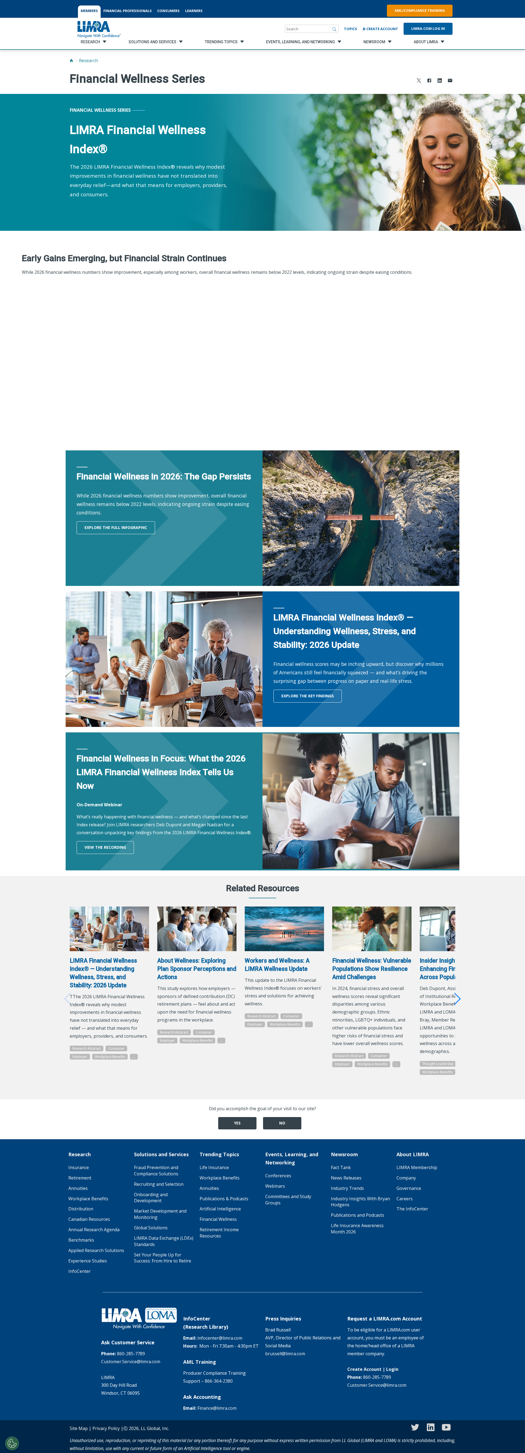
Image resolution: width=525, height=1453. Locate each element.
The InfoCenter (412, 1209)
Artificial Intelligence (220, 1209)
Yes (237, 1123)
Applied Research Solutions (96, 1250)
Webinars (275, 1186)
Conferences (278, 1176)
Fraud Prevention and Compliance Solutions (156, 1170)
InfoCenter (79, 1271)
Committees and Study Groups (288, 1199)
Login (392, 1369)
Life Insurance (214, 1167)
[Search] (334, 29)
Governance (408, 1188)
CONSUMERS (168, 10)
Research (88, 60)
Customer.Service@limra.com (130, 1362)
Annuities (78, 1188)
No (282, 1123)
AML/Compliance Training (420, 10)
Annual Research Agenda (93, 1230)
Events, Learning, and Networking (291, 1158)
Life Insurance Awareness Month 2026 (357, 1228)
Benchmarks (81, 1240)
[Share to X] (419, 81)
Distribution (80, 1209)
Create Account (382, 28)
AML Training (199, 1362)
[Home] (71, 60)
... (134, 1056)
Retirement (79, 1178)
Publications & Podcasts (224, 1199)
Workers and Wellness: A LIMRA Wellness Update (277, 964)
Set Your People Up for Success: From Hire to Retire (162, 1258)
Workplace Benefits (110, 1056)
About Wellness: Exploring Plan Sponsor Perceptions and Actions (196, 968)
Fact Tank (341, 1167)
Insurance (78, 1167)
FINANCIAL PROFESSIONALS (127, 10)
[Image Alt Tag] (109, 929)
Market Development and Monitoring (160, 1214)
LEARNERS (194, 10)
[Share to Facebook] (429, 81)
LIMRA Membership (416, 1167)
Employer (79, 1056)
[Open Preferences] (12, 1443)
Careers (404, 1199)
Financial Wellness (218, 1219)
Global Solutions (151, 1228)
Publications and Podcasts (357, 1215)
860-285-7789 (131, 1354)
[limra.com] (99, 29)
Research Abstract (86, 1048)
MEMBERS (89, 10)
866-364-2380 (219, 1381)
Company (406, 1178)
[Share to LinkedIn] (439, 81)
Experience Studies (87, 1261)
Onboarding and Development (151, 1198)
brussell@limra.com (285, 1354)
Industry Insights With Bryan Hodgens (360, 1202)
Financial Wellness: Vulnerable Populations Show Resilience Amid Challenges (371, 968)
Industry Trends (347, 1188)
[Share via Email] (450, 81)
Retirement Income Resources (219, 1233)
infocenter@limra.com (219, 1338)
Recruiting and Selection (158, 1184)
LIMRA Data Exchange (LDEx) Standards (163, 1241)
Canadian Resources (89, 1219)
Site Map (79, 1428)
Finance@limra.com (217, 1408)
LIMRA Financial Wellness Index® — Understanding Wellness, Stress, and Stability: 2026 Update (103, 973)
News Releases (346, 1178)
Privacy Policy (106, 1428)
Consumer (116, 1048)
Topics (350, 28)
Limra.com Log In (428, 28)
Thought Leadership (438, 1063)
